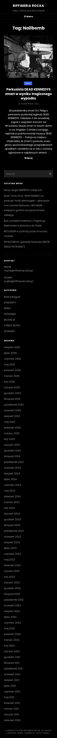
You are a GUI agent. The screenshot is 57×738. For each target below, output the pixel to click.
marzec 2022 (11, 640)
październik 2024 (14, 462)
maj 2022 (9, 628)
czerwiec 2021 (12, 691)
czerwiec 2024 (12, 485)
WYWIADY (9, 331)
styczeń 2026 (12, 387)
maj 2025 (9, 422)
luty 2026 (9, 381)
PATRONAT (10, 314)
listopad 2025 (12, 399)
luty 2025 (9, 439)
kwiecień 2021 (12, 703)
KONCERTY (10, 302)
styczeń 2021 (11, 714)
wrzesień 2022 (12, 605)
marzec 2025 (12, 433)
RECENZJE (9, 319)
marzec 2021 (11, 708)
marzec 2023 (11, 571)
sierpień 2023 (12, 542)
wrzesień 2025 (12, 410)
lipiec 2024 (10, 479)
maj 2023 (9, 559)
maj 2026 (9, 364)
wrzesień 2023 (12, 536)
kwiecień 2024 (12, 496)
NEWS (28, 83)
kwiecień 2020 (12, 720)
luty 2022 (9, 645)
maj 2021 (9, 697)
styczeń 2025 (12, 444)
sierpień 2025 (12, 416)
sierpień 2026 (12, 347)
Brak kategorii (12, 296)
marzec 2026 (11, 376)
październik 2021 (13, 668)
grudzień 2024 (12, 450)
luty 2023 (9, 576)
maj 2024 (9, 490)
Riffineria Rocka (28, 5)
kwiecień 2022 (12, 634)
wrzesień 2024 (12, 467)
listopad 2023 (12, 525)
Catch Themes (43, 733)
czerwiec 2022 (12, 622)
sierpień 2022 (12, 611)
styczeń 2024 (12, 513)
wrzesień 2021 (12, 674)
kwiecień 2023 (12, 565)
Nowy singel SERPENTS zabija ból (23, 190)
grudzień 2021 (12, 657)
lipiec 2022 (10, 617)
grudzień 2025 (12, 393)
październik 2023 (14, 531)
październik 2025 (14, 404)
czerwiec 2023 (12, 553)
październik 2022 (14, 599)
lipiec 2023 (10, 548)
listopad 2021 (11, 662)
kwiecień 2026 (12, 370)
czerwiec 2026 (12, 358)
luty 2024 (9, 508)
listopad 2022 (12, 594)
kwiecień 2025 (12, 427)
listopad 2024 (12, 456)
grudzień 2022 (12, 588)
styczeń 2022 (12, 651)
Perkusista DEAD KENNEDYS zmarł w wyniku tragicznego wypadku (28, 93)
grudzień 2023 (12, 519)
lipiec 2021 (10, 685)
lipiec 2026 (10, 353)
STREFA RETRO (12, 325)
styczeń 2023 (12, 582)
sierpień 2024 (12, 473)
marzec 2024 (12, 502)
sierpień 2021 (11, 680)
